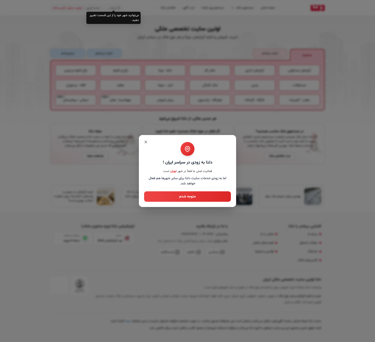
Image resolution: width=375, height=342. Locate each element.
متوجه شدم (187, 196)
